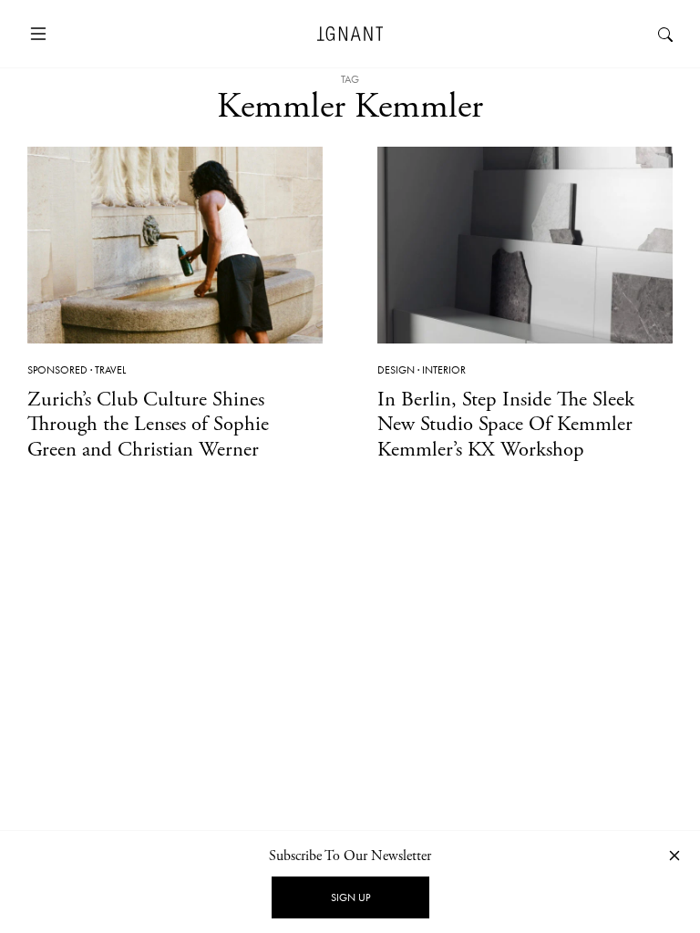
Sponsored (57, 370)
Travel (110, 370)
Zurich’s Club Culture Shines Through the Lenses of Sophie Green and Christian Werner (148, 424)
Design (396, 370)
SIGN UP (350, 897)
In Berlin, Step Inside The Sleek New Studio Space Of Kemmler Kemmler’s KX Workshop (505, 424)
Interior (444, 370)
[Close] (674, 855)
